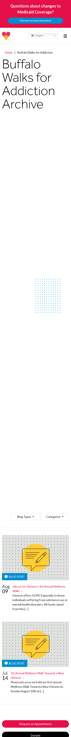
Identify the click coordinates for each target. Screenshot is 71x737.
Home (9, 52)
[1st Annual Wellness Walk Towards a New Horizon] (35, 644)
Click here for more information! (35, 20)
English (39, 35)
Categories (53, 517)
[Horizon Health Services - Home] (6, 36)
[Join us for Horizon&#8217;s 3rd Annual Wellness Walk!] (35, 557)
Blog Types (24, 517)
